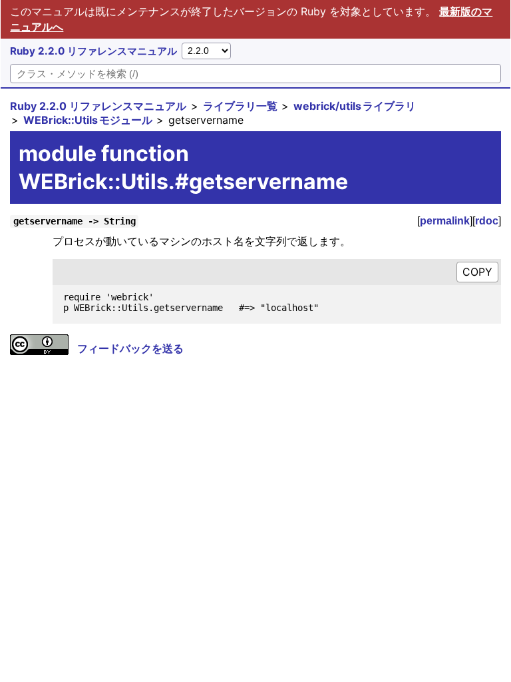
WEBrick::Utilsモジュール (87, 120)
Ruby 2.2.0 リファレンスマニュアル (93, 51)
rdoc (486, 220)
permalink (445, 220)
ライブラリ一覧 (240, 106)
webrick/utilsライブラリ (354, 106)
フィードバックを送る (130, 348)
